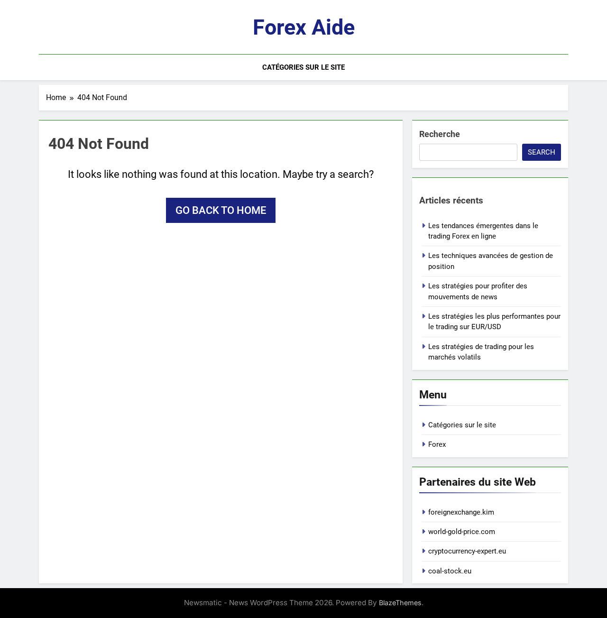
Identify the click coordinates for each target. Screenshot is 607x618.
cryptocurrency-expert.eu (467, 551)
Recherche (439, 134)
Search (541, 152)
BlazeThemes (400, 603)
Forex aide (304, 27)
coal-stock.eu (449, 571)
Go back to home (220, 210)
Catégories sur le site (303, 67)
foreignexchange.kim (461, 512)
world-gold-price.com (461, 531)
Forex (437, 444)
